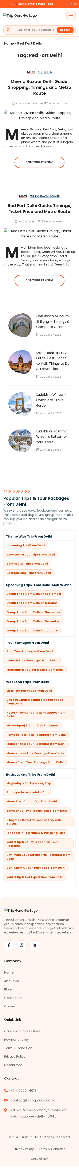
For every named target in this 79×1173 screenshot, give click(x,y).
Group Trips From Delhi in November (33, 612)
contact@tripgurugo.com (32, 1100)
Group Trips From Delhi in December (33, 621)
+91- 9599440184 (25, 1090)
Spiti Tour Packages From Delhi (30, 651)
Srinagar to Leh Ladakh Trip (27, 792)
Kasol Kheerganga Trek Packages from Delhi (36, 714)
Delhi (31, 72)
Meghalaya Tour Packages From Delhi (35, 670)
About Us (11, 981)
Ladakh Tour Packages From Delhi (32, 660)
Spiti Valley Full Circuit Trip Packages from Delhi (39, 857)
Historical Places (45, 196)
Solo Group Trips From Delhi (27, 564)
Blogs (8, 989)
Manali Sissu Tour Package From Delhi (35, 762)
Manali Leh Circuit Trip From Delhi (32, 801)
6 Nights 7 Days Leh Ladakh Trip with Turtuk (34, 822)
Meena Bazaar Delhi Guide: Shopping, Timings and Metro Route (39, 87)
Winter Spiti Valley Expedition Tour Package (32, 844)
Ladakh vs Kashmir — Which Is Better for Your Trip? (53, 436)
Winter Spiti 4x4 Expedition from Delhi (35, 877)
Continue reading (39, 162)
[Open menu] (71, 15)
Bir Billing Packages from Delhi (29, 691)
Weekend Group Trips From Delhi (31, 555)
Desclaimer (13, 1065)
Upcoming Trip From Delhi (26, 545)
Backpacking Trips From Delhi (29, 573)
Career (9, 1006)
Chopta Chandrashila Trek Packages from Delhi (35, 702)
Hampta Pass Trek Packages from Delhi (36, 735)
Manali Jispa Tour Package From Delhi (35, 753)
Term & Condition (18, 1048)
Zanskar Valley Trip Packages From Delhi (37, 811)
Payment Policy (16, 1039)
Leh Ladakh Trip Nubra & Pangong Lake (36, 833)
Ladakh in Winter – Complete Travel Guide (51, 400)
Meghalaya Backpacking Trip (29, 783)
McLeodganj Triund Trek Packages (33, 725)
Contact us (13, 998)
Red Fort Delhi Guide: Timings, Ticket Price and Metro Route (39, 208)
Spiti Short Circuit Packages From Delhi (36, 868)
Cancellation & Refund (22, 1031)
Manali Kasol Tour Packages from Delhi (36, 744)
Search (65, 30)
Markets (45, 72)
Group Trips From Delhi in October (32, 603)
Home (9, 43)
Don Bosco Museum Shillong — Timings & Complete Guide (53, 321)
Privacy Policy (14, 1056)
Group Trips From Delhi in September (34, 594)
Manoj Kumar (58, 103)
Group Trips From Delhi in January (32, 630)
